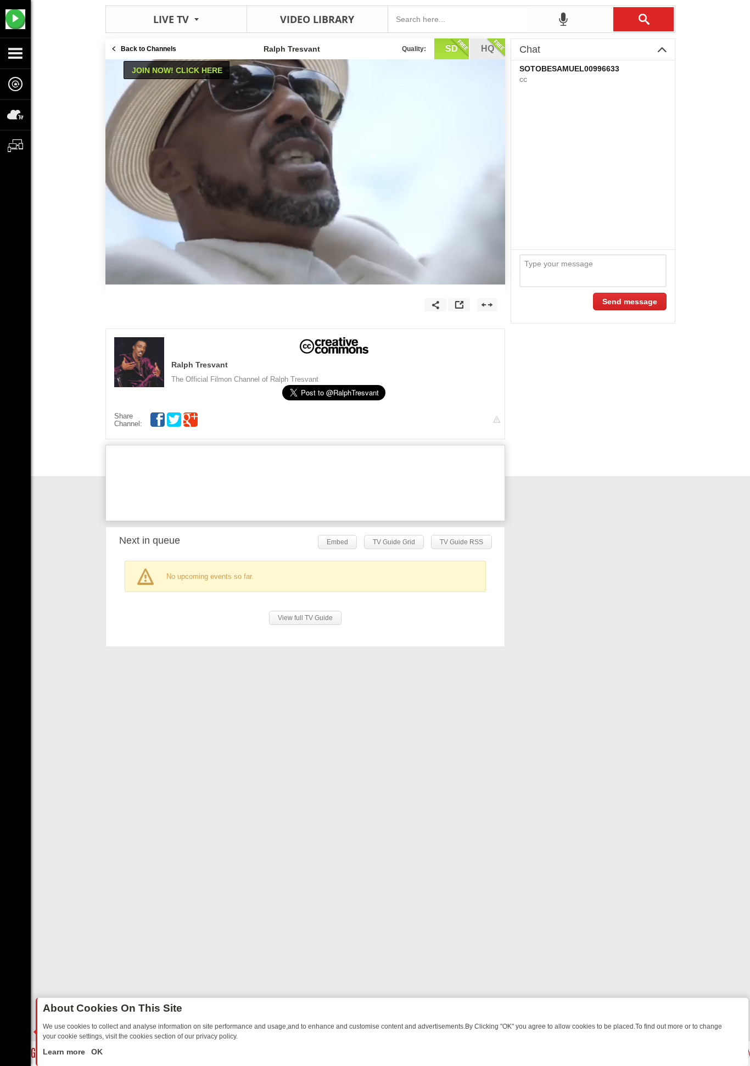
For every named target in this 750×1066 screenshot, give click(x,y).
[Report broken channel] (496, 420)
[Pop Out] (459, 304)
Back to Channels (148, 49)
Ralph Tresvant (199, 364)
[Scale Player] (487, 304)
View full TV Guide (305, 618)
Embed (337, 542)
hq (487, 48)
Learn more (65, 1051)
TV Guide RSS (461, 542)
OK (96, 1051)
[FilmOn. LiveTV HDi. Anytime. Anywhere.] (15, 18)
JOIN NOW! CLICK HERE (177, 70)
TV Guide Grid (394, 542)
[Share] (435, 304)
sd (451, 48)
